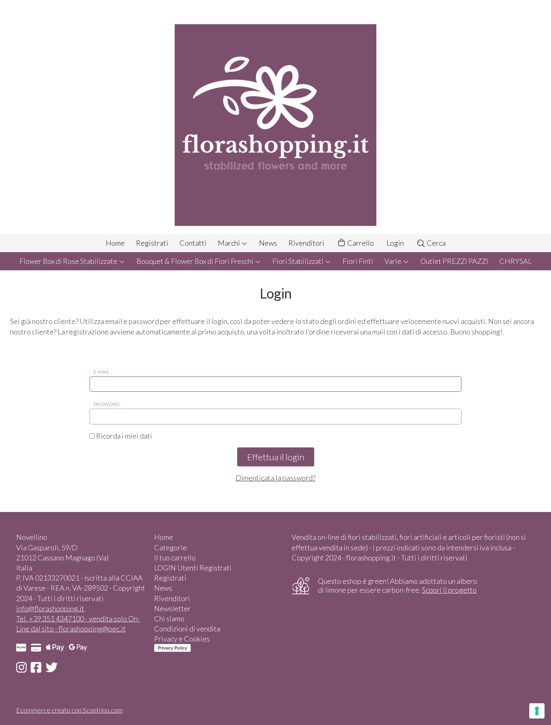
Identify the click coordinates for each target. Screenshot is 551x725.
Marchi (229, 242)
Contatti (193, 242)
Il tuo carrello (175, 557)
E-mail (101, 372)
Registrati (152, 242)
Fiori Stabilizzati (298, 261)
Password (107, 404)
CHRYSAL (515, 261)
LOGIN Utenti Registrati (193, 567)
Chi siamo (169, 618)
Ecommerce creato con (69, 710)
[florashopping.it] (275, 117)
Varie (393, 261)
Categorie (170, 547)
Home (115, 242)
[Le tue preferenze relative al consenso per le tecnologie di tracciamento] (537, 711)
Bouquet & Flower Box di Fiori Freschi (195, 261)
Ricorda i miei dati (123, 435)
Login (395, 242)
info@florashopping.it (50, 608)
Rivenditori (306, 242)
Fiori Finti (357, 261)
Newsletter (172, 608)
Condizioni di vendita (187, 628)
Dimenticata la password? (275, 477)
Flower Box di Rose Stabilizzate (69, 261)
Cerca (436, 242)
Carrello (360, 242)
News (268, 242)
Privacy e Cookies (182, 638)
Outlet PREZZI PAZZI (454, 261)
